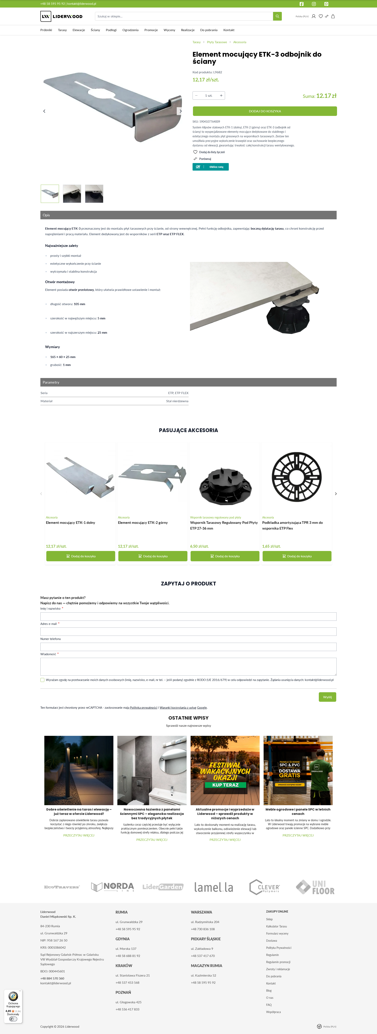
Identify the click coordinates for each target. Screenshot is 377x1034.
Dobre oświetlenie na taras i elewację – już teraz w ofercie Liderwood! (79, 811)
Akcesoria (239, 42)
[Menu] (20, 991)
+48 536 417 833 (127, 1009)
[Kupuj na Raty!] (265, 167)
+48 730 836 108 (203, 929)
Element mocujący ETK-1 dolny (70, 522)
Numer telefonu (50, 639)
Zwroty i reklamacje (278, 969)
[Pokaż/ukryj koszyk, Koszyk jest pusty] (333, 16)
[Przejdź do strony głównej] (61, 16)
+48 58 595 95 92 (53, 4)
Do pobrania (273, 976)
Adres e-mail (49, 624)
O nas (269, 998)
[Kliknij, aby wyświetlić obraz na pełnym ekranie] (113, 107)
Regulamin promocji (278, 962)
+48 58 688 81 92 (128, 956)
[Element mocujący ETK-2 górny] (152, 477)
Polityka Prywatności (278, 948)
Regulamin (272, 955)
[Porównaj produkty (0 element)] (326, 16)
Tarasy (197, 42)
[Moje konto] (314, 16)
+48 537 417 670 (203, 956)
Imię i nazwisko (50, 608)
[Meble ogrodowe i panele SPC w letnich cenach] (298, 770)
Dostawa (271, 940)
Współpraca (273, 1012)
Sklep (269, 919)
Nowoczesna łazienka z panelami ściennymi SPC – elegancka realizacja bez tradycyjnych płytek (152, 813)
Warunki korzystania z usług (178, 707)
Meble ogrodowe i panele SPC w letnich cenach (298, 811)
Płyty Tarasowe (217, 42)
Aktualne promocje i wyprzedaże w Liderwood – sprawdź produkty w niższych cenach (225, 813)
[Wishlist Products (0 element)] (321, 16)
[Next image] (181, 111)
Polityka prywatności (143, 707)
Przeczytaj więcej (78, 835)
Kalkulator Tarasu (276, 926)
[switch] (13, 1019)
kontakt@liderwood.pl (81, 4)
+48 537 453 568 (127, 982)
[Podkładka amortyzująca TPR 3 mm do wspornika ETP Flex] (296, 477)
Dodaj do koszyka (83, 556)
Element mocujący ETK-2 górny (143, 522)
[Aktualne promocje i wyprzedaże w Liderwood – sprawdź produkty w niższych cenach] (225, 770)
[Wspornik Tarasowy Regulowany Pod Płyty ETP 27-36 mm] (224, 477)
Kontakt (271, 983)
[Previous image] (44, 111)
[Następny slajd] (335, 493)
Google (202, 707)
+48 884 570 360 (52, 978)
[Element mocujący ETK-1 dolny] (80, 477)
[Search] (277, 16)
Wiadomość (48, 654)
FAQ (269, 1005)
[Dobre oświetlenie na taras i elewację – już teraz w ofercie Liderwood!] (78, 770)
